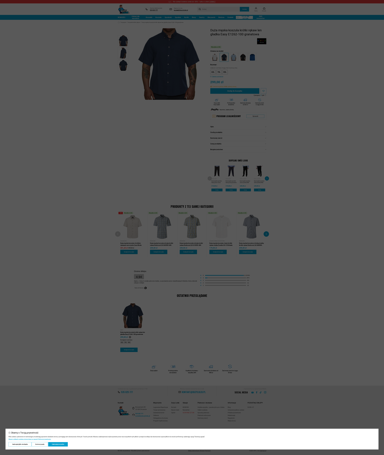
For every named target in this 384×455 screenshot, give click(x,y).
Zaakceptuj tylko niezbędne (20, 444)
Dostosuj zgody (39, 444)
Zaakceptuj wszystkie (58, 444)
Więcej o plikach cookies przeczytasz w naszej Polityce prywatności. (29, 439)
